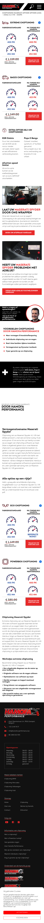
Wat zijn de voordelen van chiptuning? (17, 850)
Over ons (7, 806)
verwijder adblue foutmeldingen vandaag (21, 291)
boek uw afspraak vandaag (18, 233)
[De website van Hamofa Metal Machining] (22, 871)
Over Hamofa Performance (13, 846)
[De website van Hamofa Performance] (22, 886)
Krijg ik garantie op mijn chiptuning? (16, 858)
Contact (7, 810)
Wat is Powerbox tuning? (12, 838)
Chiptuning (24, 802)
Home (6, 802)
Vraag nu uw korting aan (33, 61)
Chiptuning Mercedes (11, 783)
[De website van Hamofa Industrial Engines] (22, 879)
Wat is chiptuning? (10, 834)
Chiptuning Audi (9, 790)
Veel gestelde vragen (11, 842)
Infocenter (24, 810)
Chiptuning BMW (10, 779)
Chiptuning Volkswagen (12, 786)
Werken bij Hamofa (26, 806)
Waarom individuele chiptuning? (15, 854)
